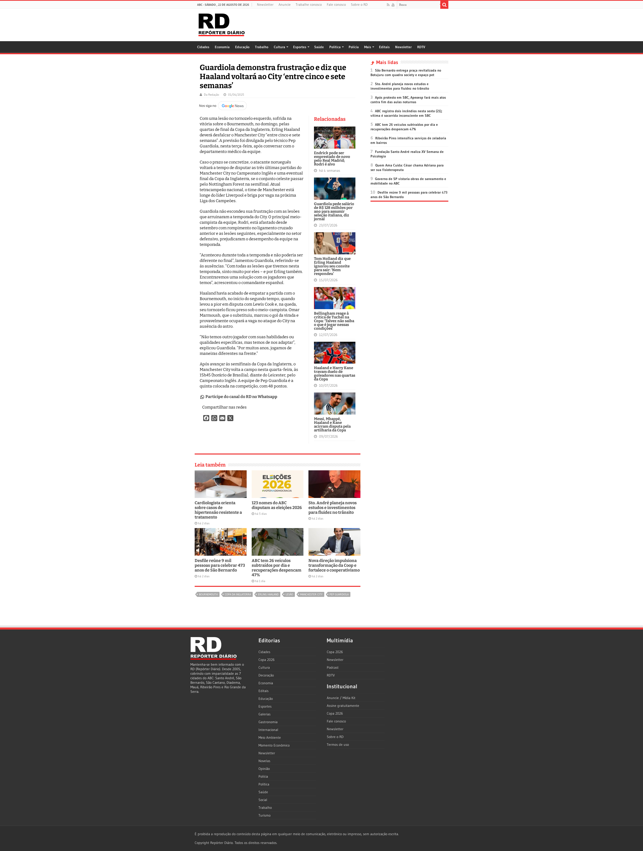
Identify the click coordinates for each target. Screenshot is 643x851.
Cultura (279, 47)
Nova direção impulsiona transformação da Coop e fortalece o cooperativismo (334, 565)
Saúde (319, 47)
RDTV (421, 47)
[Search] (444, 5)
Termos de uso (338, 744)
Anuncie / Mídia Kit (341, 698)
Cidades (203, 47)
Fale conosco (336, 4)
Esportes (299, 47)
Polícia (354, 47)
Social (262, 800)
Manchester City (311, 594)
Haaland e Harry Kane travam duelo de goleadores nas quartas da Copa (334, 373)
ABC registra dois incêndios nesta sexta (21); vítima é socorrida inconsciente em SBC (406, 113)
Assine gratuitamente (343, 705)
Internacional (268, 729)
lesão (289, 594)
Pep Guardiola (339, 594)
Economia (222, 47)
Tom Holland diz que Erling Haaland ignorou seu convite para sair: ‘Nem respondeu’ (332, 266)
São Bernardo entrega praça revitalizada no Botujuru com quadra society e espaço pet (405, 72)
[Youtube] (393, 5)
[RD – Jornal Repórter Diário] (221, 23)
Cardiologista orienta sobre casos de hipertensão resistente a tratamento (218, 510)
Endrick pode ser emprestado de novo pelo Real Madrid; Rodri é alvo (332, 158)
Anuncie (285, 4)
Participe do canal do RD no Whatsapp (241, 396)
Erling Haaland (268, 594)
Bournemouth (208, 594)
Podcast (333, 667)
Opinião (264, 768)
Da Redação (211, 94)
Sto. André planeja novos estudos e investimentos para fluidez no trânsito (332, 507)
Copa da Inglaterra (238, 594)
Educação (242, 47)
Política (335, 47)
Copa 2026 (266, 659)
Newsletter (265, 4)
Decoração (266, 675)
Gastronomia (268, 722)
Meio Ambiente (269, 737)
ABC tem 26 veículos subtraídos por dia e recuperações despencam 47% (276, 567)
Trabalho (261, 47)
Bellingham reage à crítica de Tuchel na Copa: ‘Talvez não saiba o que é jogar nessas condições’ (334, 321)
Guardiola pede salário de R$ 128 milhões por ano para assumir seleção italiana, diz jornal (334, 211)
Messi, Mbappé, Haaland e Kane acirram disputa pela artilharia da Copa (332, 424)
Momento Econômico (274, 745)
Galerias (264, 714)
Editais (384, 47)
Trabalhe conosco (309, 4)
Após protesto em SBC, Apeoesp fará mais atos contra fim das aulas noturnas (408, 99)
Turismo (264, 815)
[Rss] (388, 5)
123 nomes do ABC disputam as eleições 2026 (277, 505)
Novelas (264, 761)
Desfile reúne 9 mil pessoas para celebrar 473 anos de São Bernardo (220, 565)
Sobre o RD (359, 4)
